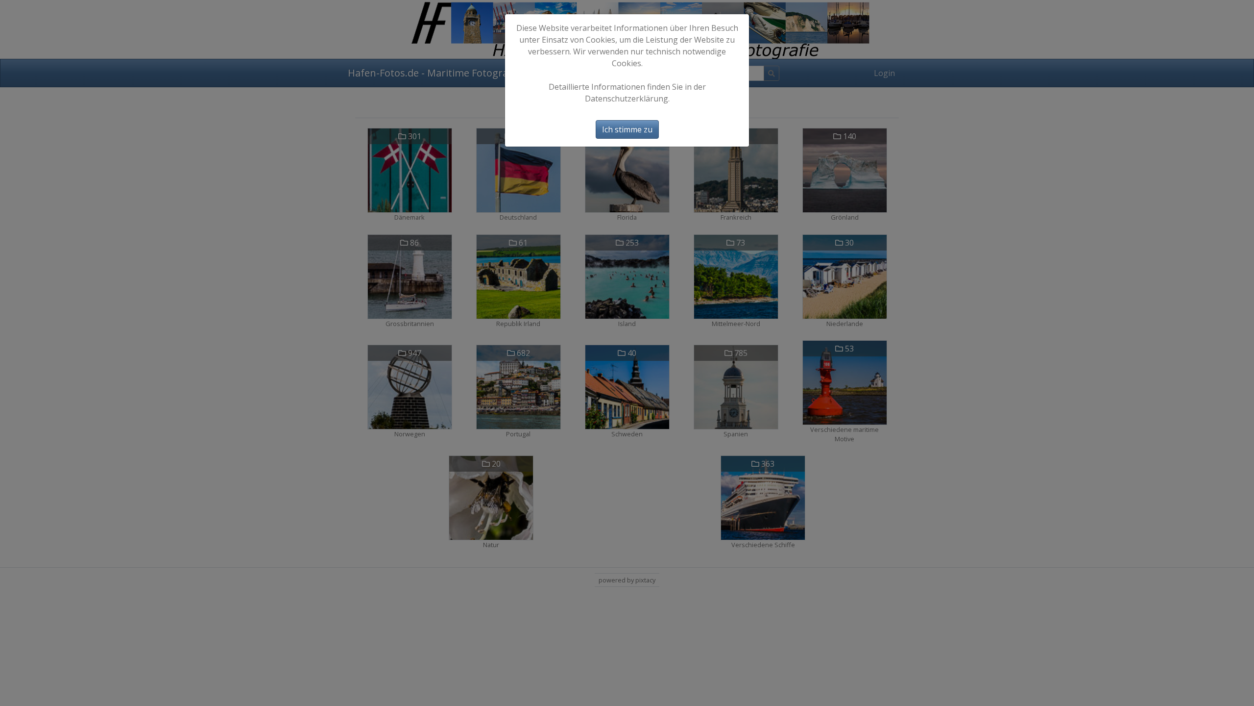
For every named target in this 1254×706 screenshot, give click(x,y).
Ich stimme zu (627, 129)
